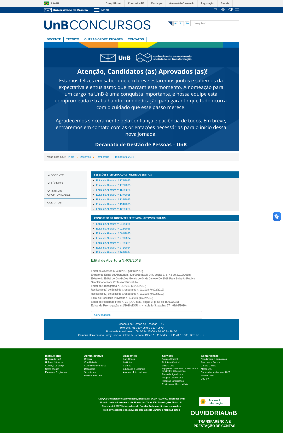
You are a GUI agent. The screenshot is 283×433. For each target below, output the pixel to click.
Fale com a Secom (210, 362)
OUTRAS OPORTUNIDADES (103, 39)
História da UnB (53, 359)
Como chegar (52, 369)
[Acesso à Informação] (203, 402)
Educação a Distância (134, 369)
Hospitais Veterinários (173, 381)
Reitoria (88, 359)
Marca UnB (206, 369)
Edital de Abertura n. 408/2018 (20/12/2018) (117, 271)
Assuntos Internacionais (135, 372)
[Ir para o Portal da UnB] (67, 10)
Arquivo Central (170, 359)
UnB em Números (54, 362)
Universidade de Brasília (134, 406)
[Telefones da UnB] (223, 10)
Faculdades (129, 359)
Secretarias (90, 372)
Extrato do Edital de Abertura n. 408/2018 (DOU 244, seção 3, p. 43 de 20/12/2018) (141, 274)
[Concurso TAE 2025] (141, 96)
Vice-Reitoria (90, 362)
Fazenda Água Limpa (172, 374)
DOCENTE (54, 39)
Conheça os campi (54, 366)
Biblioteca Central (170, 362)
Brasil (55, 3)
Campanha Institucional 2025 (215, 372)
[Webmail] (216, 10)
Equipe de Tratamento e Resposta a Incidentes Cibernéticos (180, 369)
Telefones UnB (177, 398)
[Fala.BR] (230, 10)
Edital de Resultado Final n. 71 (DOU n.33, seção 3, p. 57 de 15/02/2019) (135, 302)
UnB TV (205, 379)
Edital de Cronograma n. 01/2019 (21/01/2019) (118, 286)
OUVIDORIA (213, 413)
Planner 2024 (207, 375)
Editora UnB (168, 366)
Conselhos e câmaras (95, 366)
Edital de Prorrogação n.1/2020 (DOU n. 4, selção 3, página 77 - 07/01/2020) (138, 305)
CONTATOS (136, 39)
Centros (127, 366)
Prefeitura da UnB (93, 375)
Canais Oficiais (208, 366)
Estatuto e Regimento (56, 372)
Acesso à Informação (216, 401)
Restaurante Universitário (175, 384)
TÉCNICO (72, 39)
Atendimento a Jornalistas (214, 359)
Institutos (127, 362)
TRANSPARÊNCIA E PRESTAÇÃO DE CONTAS (214, 423)
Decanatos (89, 369)
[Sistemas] (237, 10)
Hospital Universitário (172, 378)
